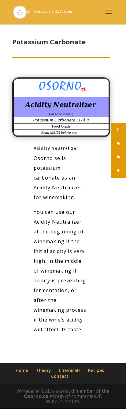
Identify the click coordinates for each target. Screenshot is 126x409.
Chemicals (69, 370)
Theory (43, 370)
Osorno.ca (36, 396)
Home (22, 370)
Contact (60, 376)
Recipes (96, 370)
